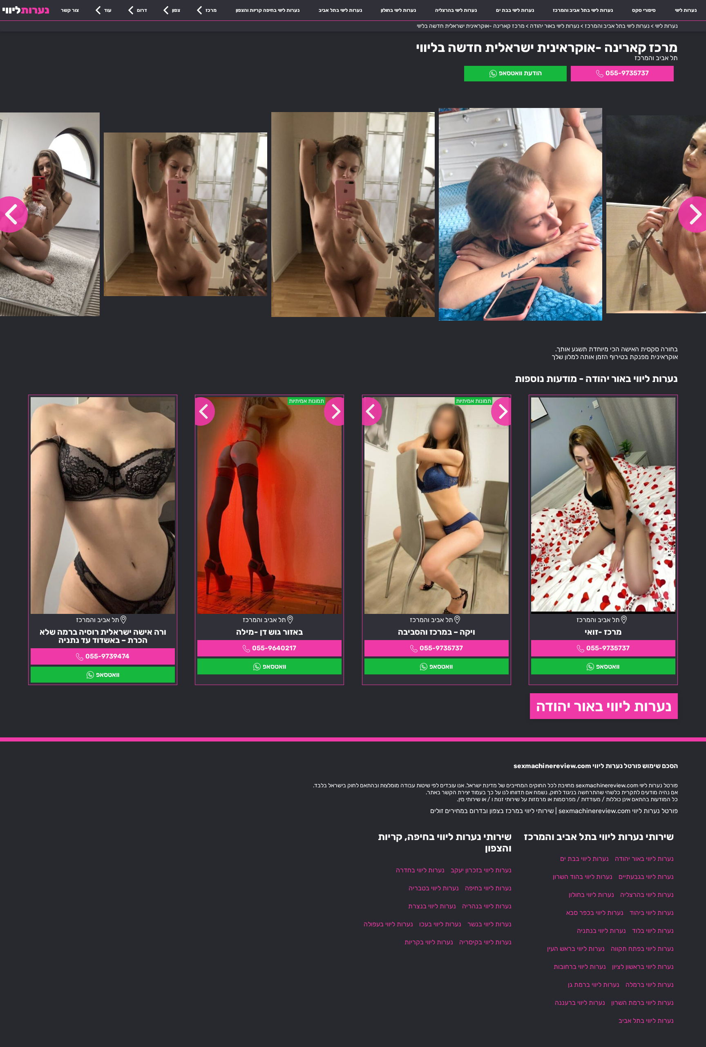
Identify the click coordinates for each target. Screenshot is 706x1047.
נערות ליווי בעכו (440, 924)
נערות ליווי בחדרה (420, 870)
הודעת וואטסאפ (520, 73)
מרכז (211, 10)
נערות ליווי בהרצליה (456, 10)
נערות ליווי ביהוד (652, 913)
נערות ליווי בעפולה (388, 924)
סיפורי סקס (644, 10)
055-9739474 (107, 656)
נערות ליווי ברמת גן (593, 985)
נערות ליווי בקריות (428, 942)
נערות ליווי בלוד (653, 931)
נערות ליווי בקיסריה (485, 942)
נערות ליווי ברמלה (650, 985)
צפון (176, 10)
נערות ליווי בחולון (398, 10)
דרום (142, 10)
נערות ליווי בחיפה (488, 888)
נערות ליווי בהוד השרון (582, 877)
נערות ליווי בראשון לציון (643, 967)
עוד (108, 10)
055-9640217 (274, 648)
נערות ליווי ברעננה (580, 1003)
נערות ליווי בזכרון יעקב (481, 870)
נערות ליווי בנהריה (487, 906)
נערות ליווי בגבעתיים (646, 877)
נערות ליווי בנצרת (432, 906)
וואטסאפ (607, 666)
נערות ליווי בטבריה (434, 888)
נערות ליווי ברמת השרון (642, 1003)
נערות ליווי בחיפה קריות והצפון (267, 10)
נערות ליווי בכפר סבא (594, 913)
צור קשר (70, 10)
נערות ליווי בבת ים (515, 10)
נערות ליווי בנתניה (601, 931)
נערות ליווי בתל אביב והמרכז (583, 10)
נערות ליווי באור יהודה (604, 706)
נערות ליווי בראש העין (576, 949)
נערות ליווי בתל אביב (340, 10)
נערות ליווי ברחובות (580, 967)
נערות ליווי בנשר (489, 924)
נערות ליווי (686, 10)
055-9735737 (627, 73)
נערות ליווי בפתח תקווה (642, 949)
